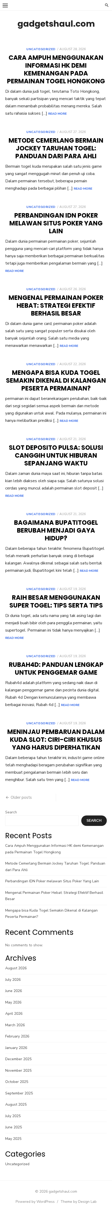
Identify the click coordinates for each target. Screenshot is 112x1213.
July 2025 (13, 1115)
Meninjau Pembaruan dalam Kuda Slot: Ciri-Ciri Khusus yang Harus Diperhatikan (56, 739)
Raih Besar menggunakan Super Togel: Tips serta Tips (56, 601)
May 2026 (13, 1002)
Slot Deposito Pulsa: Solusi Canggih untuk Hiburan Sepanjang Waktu (56, 455)
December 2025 (18, 1059)
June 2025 (13, 1127)
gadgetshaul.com (56, 24)
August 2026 (16, 968)
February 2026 (17, 1036)
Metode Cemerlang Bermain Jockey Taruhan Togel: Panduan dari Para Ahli (56, 148)
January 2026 (16, 1047)
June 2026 (13, 990)
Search (11, 812)
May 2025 (13, 1138)
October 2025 (16, 1081)
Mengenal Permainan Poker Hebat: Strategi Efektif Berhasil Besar (56, 305)
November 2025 (18, 1070)
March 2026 (15, 1025)
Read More (57, 114)
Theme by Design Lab (78, 1201)
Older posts (21, 797)
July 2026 (13, 979)
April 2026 (13, 1013)
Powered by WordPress (35, 1201)
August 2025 (16, 1104)
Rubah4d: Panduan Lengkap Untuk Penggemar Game (56, 668)
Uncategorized (40, 49)
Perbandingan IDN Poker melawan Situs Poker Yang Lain (56, 223)
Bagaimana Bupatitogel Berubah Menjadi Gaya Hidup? (56, 530)
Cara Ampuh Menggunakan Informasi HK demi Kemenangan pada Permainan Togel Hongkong (56, 69)
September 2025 (19, 1093)
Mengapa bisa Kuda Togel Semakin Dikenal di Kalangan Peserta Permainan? (56, 380)
